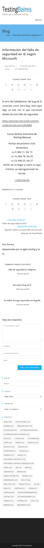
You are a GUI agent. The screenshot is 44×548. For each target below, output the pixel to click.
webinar (8, 505)
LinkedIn (8, 472)
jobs (28, 468)
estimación (10, 451)
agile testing (22, 422)
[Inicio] (3, 35)
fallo (12, 189)
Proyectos (25, 484)
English (23, 447)
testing (9, 497)
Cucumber (33, 438)
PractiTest (9, 484)
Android (9, 426)
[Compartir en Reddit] (12, 89)
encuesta (9, 447)
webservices (23, 505)
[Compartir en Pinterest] (18, 85)
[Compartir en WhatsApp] (31, 89)
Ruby (7, 488)
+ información (22, 180)
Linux (7, 69)
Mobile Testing (11, 476)
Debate (19, 443)
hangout (9, 455)
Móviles (27, 476)
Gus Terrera (10, 66)
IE (14, 189)
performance (10, 480)
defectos (33, 443)
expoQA (23, 451)
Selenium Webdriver (27, 492)
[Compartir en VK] (37, 85)
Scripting (19, 488)
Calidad (19, 438)
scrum (33, 488)
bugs (7, 438)
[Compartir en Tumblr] (19, 89)
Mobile (21, 472)
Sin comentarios (21, 69)
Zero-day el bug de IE (22, 285)
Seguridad (19, 189)
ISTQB (8, 468)
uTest (34, 501)
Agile (8, 422)
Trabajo (8, 501)
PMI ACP (25, 480)
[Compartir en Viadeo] (25, 89)
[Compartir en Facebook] (12, 85)
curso (8, 443)
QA (36, 484)
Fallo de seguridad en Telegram (22, 269)
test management (26, 497)
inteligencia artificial (14, 459)
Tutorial (22, 501)
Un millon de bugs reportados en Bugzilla (22, 300)
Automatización (29, 430)
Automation (10, 430)
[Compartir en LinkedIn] (24, 85)
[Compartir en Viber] (31, 85)
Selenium (9, 492)
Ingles (22, 455)
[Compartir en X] (6, 85)
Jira (18, 468)
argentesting (24, 426)
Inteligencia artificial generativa (19, 463)
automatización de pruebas (16, 434)
